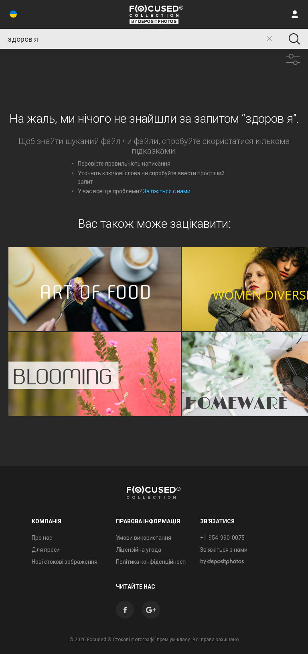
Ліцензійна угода (138, 550)
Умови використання (143, 538)
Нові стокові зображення (64, 562)
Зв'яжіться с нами (166, 191)
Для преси (46, 550)
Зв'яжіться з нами (223, 550)
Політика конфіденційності (151, 562)
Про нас (42, 538)
